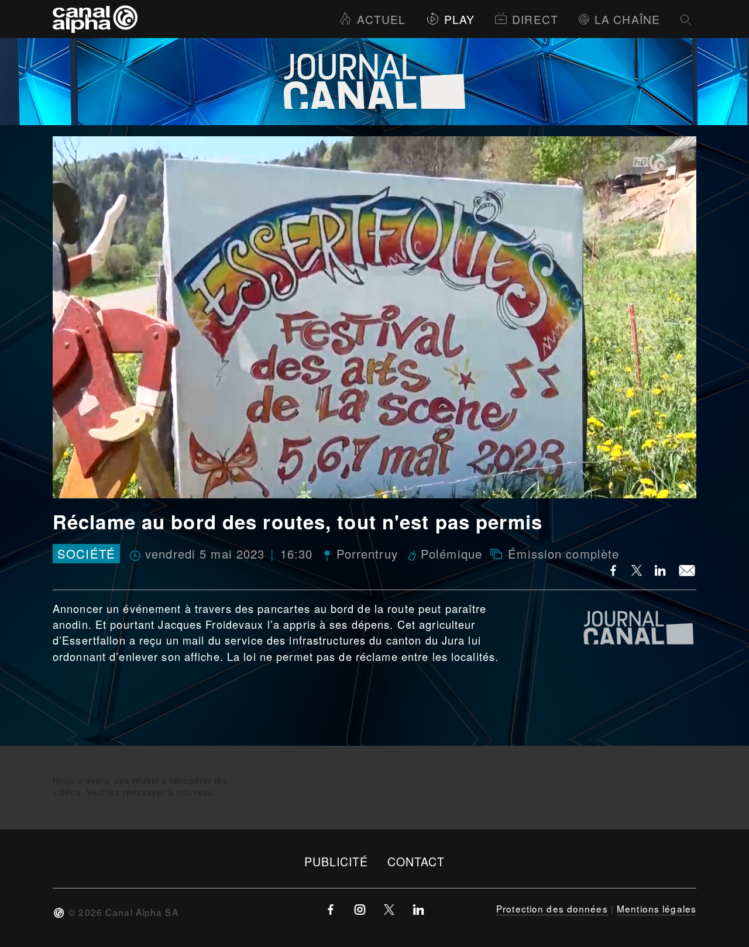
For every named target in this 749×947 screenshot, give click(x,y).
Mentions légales (656, 908)
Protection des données (552, 908)
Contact (416, 861)
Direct (535, 19)
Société (86, 553)
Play (459, 19)
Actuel (381, 19)
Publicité (336, 861)
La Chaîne (627, 19)
